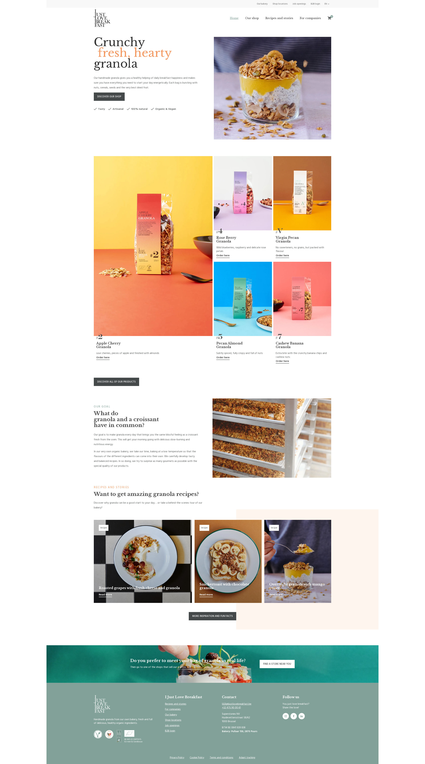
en (326, 3)
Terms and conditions (221, 757)
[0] (329, 18)
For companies (310, 18)
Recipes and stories (279, 18)
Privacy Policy (177, 757)
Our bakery (262, 3)
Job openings (299, 3)
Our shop (252, 18)
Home (234, 18)
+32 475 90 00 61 (231, 707)
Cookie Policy (197, 757)
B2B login (315, 3)
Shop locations (280, 3)
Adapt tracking (247, 757)
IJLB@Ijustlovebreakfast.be (236, 704)
